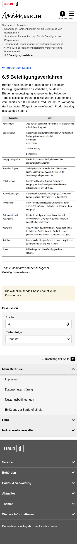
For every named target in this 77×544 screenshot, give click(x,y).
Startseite (7, 25)
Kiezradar (21, 25)
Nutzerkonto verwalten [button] (18, 430)
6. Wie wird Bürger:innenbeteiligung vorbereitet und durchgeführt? (33, 49)
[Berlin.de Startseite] (13, 448)
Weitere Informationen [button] (18, 514)
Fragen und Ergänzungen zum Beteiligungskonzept (33, 43)
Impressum (12, 379)
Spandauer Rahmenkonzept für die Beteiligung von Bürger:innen (33, 30)
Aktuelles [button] (8, 493)
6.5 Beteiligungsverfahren (18, 55)
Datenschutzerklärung (19, 389)
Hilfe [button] (5, 420)
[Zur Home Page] (21, 15)
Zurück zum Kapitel (18, 67)
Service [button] (7, 462)
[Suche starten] (67, 324)
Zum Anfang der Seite (55, 358)
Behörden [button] (9, 472)
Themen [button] (7, 504)
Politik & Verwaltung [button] (16, 483)
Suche (10, 317)
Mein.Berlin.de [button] (12, 369)
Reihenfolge (14, 332)
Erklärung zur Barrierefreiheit (23, 409)
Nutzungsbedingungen (19, 399)
